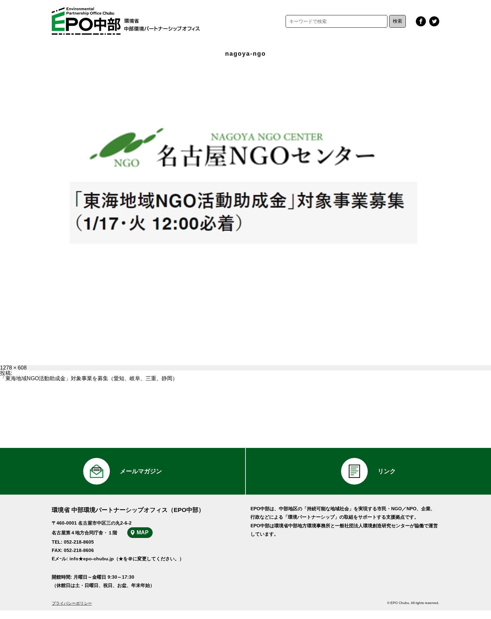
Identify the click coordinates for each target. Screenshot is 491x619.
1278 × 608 (13, 368)
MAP (143, 532)
